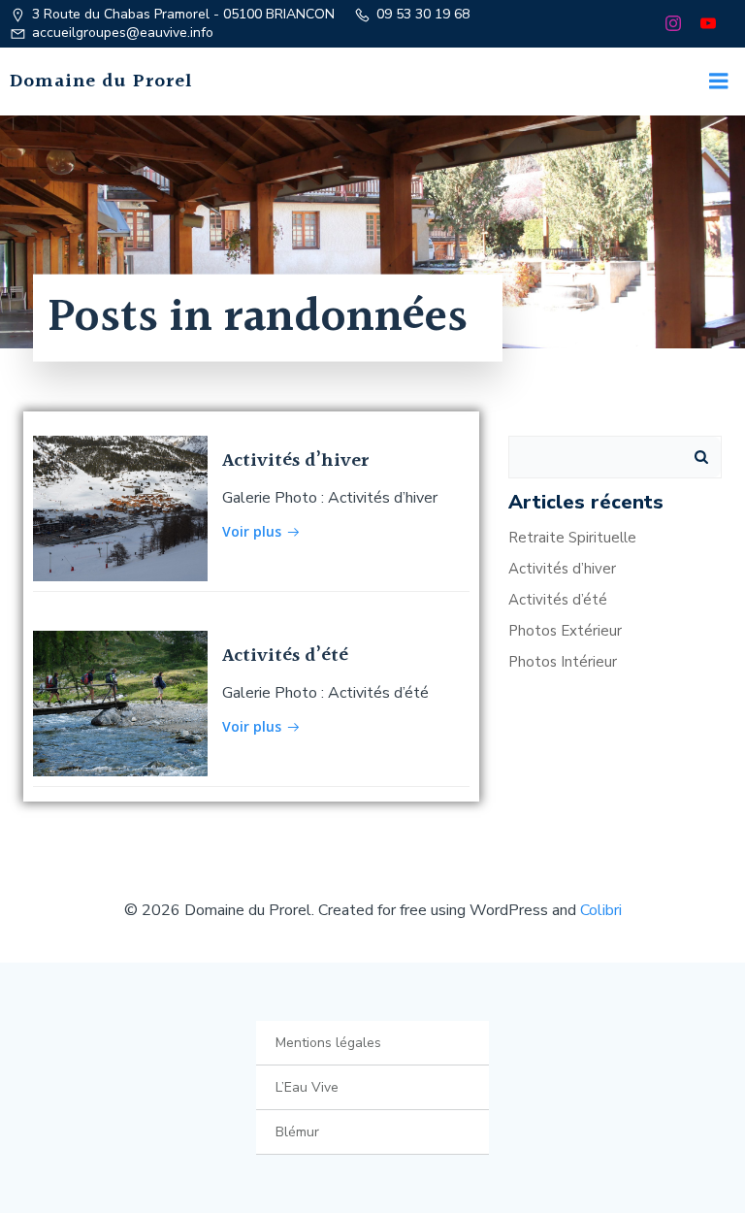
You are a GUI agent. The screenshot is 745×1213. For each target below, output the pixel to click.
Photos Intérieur (562, 662)
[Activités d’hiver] (120, 507)
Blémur (297, 1132)
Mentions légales (328, 1042)
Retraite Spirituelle (572, 537)
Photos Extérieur (565, 630)
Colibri (601, 910)
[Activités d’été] (120, 702)
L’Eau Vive (307, 1087)
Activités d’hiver (562, 568)
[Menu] (718, 81)
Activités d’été (557, 599)
